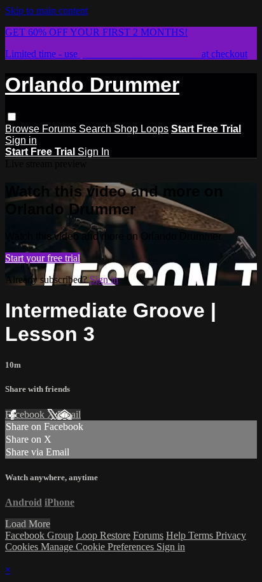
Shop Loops (141, 128)
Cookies (23, 546)
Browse (23, 128)
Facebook (26, 414)
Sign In (93, 151)
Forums (60, 128)
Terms (202, 535)
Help (177, 535)
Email (69, 414)
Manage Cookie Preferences (98, 546)
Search (96, 128)
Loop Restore (103, 535)
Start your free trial (42, 258)
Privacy (231, 535)
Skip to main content (46, 10)
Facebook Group (39, 535)
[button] (12, 117)
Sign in (21, 140)
